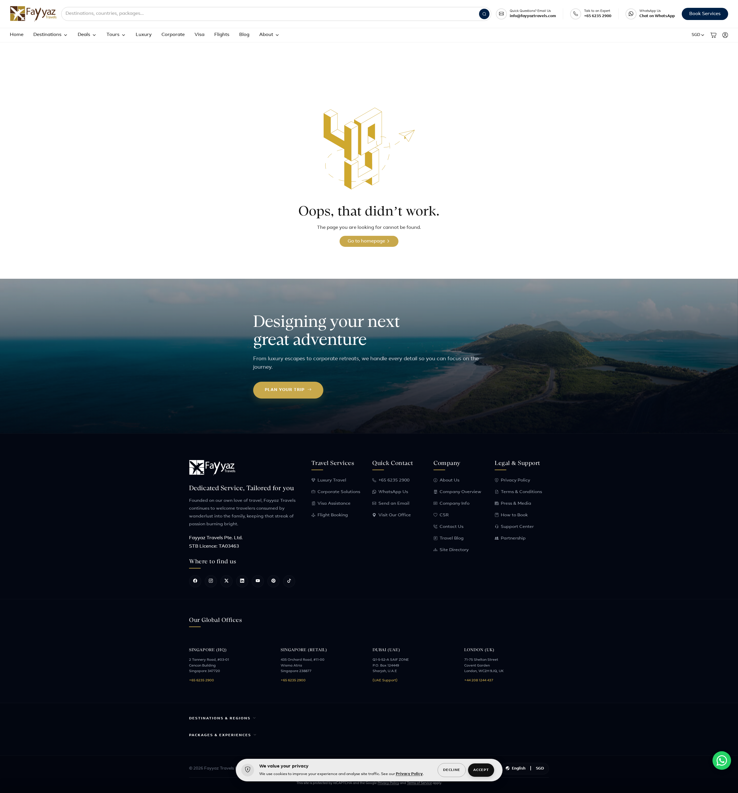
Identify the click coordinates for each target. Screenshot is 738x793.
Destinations (47, 34)
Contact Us (451, 527)
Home (16, 34)
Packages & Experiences (220, 735)
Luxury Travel (332, 480)
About (266, 34)
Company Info (454, 503)
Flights (221, 34)
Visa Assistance (334, 503)
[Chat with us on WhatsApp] (721, 760)
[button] (698, 35)
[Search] (484, 14)
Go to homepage (367, 241)
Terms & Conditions (521, 492)
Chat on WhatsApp (657, 16)
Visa (199, 34)
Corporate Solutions (339, 492)
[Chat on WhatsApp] (631, 13)
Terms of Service (419, 783)
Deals (84, 34)
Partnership (513, 538)
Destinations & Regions (220, 718)
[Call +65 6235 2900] (575, 13)
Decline (451, 770)
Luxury (144, 34)
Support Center (517, 527)
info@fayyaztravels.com (533, 16)
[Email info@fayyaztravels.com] (501, 13)
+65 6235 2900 (597, 16)
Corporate (173, 34)
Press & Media (516, 503)
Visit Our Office (394, 515)
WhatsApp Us (393, 492)
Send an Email (393, 503)
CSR (444, 515)
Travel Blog (452, 538)
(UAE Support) (385, 680)
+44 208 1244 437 (478, 680)
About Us (449, 480)
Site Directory (454, 550)
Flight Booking (333, 515)
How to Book (514, 515)
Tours (112, 34)
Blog (244, 34)
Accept (481, 770)
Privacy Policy (515, 480)
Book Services (705, 14)
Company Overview (460, 492)
